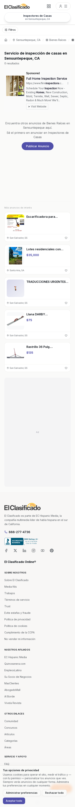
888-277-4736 (19, 532)
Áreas (7, 747)
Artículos (9, 734)
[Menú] (63, 6)
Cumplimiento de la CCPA (19, 632)
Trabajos (9, 593)
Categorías (10, 740)
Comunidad (11, 721)
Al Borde (9, 696)
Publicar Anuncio (37, 146)
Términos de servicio (17, 599)
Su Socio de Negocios (17, 676)
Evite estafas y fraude (17, 612)
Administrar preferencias (22, 792)
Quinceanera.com (14, 663)
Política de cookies (15, 625)
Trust (7, 606)
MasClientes (11, 683)
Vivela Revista (12, 702)
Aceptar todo (14, 800)
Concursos (10, 727)
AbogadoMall (12, 689)
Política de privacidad (17, 619)
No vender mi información (19, 639)
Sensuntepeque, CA (28, 39)
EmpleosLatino (13, 670)
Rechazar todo (54, 792)
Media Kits (10, 586)
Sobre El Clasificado (16, 580)
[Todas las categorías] (49, 6)
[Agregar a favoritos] (66, 238)
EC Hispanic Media (15, 657)
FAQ (6, 764)
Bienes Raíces (57, 39)
